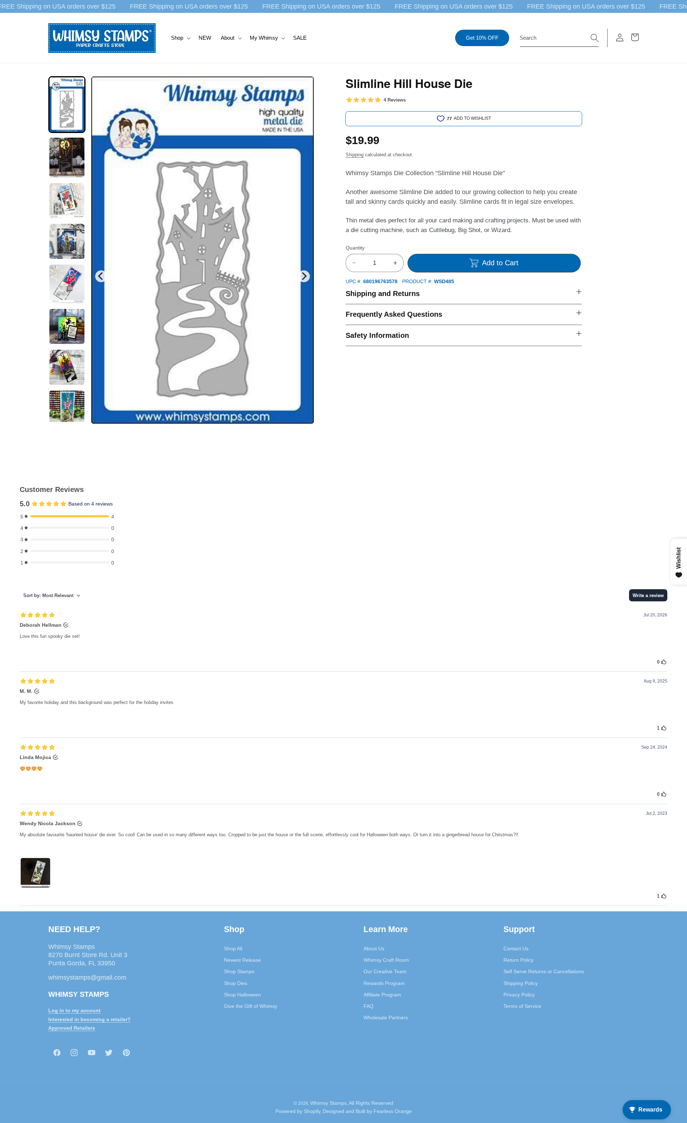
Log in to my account (74, 1010)
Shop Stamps (239, 971)
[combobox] (559, 38)
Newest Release (242, 959)
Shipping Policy (520, 983)
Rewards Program (384, 983)
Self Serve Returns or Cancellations (543, 971)
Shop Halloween (242, 994)
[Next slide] (304, 276)
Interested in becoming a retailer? (89, 1019)
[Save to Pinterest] (304, 86)
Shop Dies (235, 983)
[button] (180, 38)
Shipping (355, 154)
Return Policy (518, 959)
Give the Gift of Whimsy (250, 1006)
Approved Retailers (71, 1028)
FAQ (369, 1006)
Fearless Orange (393, 1111)
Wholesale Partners (386, 1017)
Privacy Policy (519, 994)
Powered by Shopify (298, 1111)
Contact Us (515, 948)
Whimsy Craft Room (386, 959)
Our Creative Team (385, 971)
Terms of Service (522, 1006)
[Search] (594, 37)
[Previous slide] (101, 276)
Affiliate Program (382, 994)
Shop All (233, 948)
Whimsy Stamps (328, 1103)
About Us (374, 948)
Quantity (355, 247)
